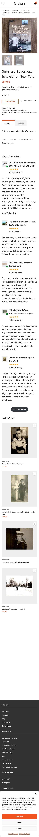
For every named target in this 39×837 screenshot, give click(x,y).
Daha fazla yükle (19, 409)
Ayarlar (19, 828)
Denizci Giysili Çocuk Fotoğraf (12, 464)
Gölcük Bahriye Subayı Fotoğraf (13, 609)
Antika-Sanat (6, 461)
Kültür (30, 112)
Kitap (23, 10)
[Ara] (29, 3)
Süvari (35, 112)
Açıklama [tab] (8, 123)
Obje (3, 756)
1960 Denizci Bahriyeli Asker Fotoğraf (15, 562)
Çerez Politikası (13, 834)
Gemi (21, 112)
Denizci (10, 112)
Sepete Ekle (10, 101)
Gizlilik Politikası (24, 834)
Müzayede (6, 722)
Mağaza (5, 715)
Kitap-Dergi (15, 10)
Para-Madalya (7, 753)
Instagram (6, 783)
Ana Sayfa (5, 10)
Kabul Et (19, 817)
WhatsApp (13, 139)
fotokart (19, 3)
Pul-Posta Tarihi (8, 749)
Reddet (19, 823)
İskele (26, 112)
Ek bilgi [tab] (21, 123)
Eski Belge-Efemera (9, 745)
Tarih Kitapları (22, 110)
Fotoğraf (5, 742)
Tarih (3, 114)
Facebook (24, 139)
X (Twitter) (6, 779)
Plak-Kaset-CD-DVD (9, 767)
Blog (3, 719)
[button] (36, 794)
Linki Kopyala (8, 143)
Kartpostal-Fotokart (10, 738)
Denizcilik (16, 112)
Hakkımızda (6, 726)
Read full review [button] (9, 213)
